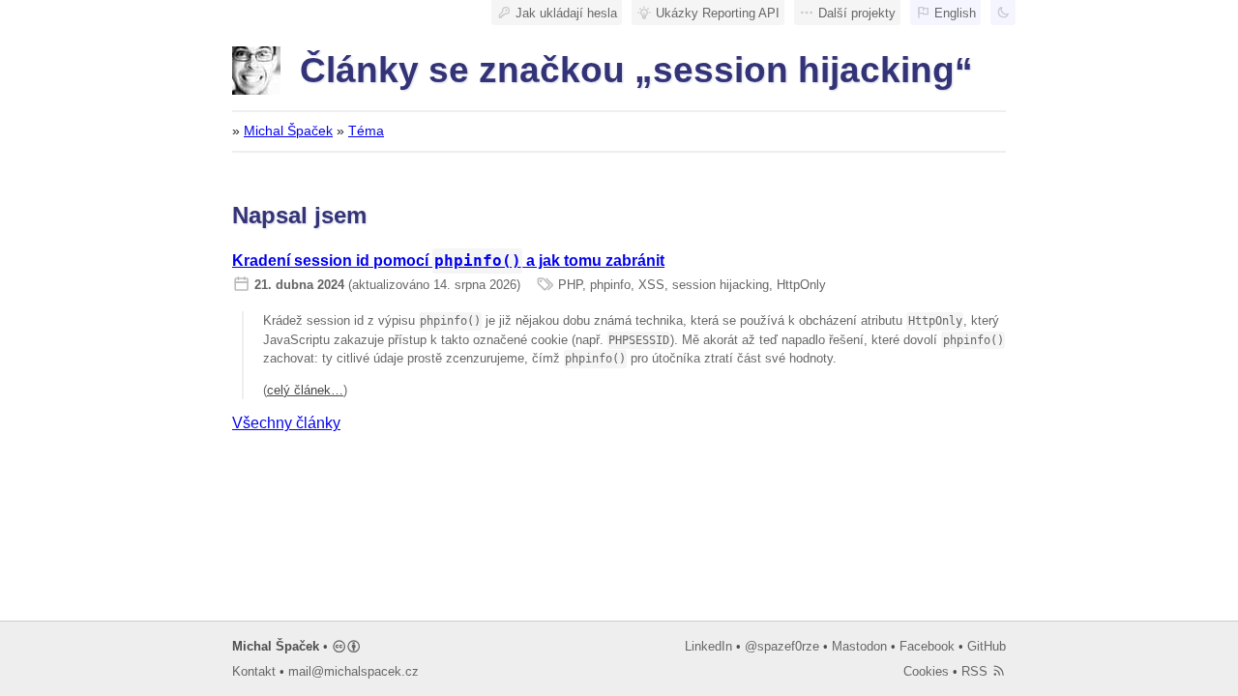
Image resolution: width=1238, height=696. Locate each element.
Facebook (927, 646)
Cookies (926, 671)
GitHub (986, 646)
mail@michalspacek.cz (353, 671)
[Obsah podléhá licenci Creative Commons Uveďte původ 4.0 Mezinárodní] (347, 646)
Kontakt (254, 671)
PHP (570, 284)
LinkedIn (708, 646)
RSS (976, 671)
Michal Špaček (288, 131)
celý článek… (305, 390)
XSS (651, 284)
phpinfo (610, 284)
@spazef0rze (782, 646)
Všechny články (286, 423)
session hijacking (720, 284)
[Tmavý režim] (1003, 12)
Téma (366, 131)
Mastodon (859, 646)
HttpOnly (801, 284)
